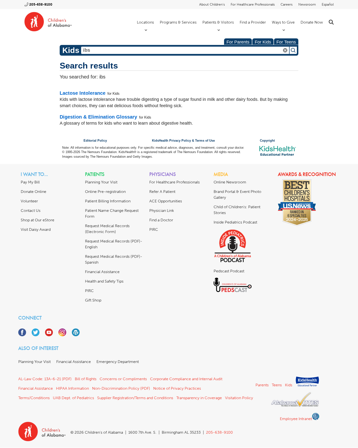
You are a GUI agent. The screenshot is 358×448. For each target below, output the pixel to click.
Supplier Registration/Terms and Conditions (135, 398)
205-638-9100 (40, 4)
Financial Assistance (102, 271)
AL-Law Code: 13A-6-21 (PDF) (45, 379)
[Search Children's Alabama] (331, 22)
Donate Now (312, 22)
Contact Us (30, 210)
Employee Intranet (296, 418)
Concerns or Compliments (123, 379)
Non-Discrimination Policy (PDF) (121, 388)
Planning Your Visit (101, 182)
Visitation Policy (239, 398)
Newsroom (307, 4)
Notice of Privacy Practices (177, 388)
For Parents (237, 42)
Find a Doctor (161, 220)
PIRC (89, 290)
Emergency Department (117, 361)
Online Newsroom (230, 182)
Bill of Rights (85, 379)
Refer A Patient (162, 191)
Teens (277, 385)
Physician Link (161, 210)
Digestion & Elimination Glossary (98, 117)
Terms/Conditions (34, 398)
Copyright (267, 140)
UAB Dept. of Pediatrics (73, 398)
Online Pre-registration (105, 191)
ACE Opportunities (165, 201)
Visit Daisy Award (36, 229)
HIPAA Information (72, 388)
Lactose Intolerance (82, 93)
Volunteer (29, 201)
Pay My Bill (30, 182)
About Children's (212, 4)
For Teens (286, 42)
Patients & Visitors (218, 22)
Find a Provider (253, 22)
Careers (286, 4)
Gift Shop (93, 300)
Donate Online (33, 191)
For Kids (263, 42)
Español (328, 4)
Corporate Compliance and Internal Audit (186, 379)
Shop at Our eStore (37, 220)
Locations (145, 22)
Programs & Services (178, 22)
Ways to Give (283, 22)
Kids (288, 385)
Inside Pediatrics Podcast (235, 222)
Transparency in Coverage (199, 398)
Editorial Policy (95, 140)
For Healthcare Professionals (253, 4)
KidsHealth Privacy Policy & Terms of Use (183, 140)
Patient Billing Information (108, 201)
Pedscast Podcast (229, 271)
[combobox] (185, 50)
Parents (262, 385)
